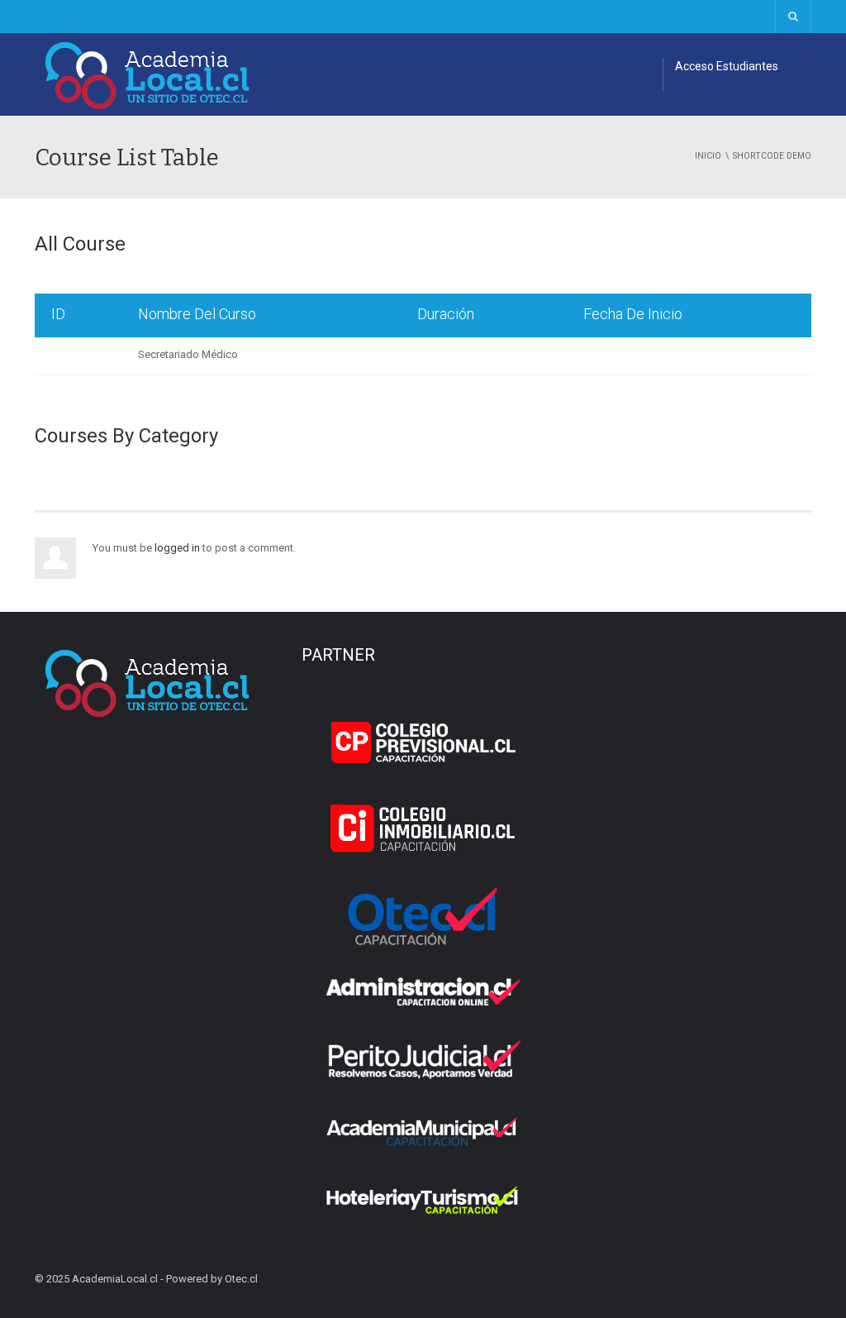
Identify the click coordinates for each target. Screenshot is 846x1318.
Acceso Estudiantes (726, 66)
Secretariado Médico (188, 354)
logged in (177, 548)
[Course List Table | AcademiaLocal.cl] (148, 74)
